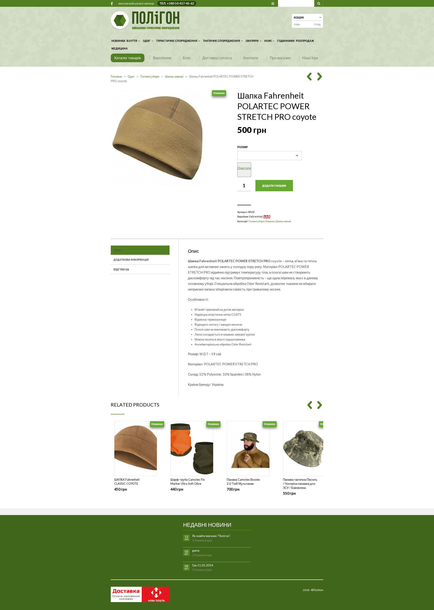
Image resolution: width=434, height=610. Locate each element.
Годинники (286, 41)
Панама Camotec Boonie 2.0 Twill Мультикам (243, 481)
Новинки (118, 41)
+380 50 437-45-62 (180, 3)
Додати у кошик (274, 185)
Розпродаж (305, 41)
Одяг (147, 41)
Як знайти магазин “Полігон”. (211, 536)
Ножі (267, 41)
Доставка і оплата (217, 58)
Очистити (244, 168)
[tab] (140, 250)
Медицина (119, 48)
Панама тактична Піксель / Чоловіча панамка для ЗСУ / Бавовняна (300, 483)
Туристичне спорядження (176, 41)
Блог (187, 58)
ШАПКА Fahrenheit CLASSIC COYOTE (126, 481)
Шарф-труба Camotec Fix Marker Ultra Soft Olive (187, 481)
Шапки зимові (174, 76)
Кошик (299, 17)
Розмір (242, 147)
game (195, 550)
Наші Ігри (310, 58)
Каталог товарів (127, 58)
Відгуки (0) (121, 269)
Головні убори (149, 76)
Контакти (250, 58)
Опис (117, 250)
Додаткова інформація (131, 259)
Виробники (162, 58)
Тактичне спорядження (221, 41)
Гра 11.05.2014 (202, 565)
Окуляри (252, 41)
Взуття (132, 41)
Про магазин (280, 58)
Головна (116, 76)
